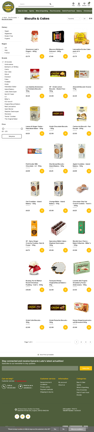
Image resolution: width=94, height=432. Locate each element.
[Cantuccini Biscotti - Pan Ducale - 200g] (81, 113)
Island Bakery (9, 89)
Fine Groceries (55, 11)
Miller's (7, 99)
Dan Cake (8, 72)
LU (6, 97)
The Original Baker (11, 119)
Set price (12, 136)
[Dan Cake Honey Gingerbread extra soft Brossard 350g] (81, 307)
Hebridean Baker (10, 87)
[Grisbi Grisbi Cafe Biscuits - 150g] (34, 307)
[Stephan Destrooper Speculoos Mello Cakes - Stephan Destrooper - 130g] (58, 228)
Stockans (8, 114)
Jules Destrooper (11, 92)
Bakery (79, 11)
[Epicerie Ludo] (9, 7)
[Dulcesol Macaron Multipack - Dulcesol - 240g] (58, 36)
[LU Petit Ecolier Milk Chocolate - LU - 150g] (34, 151)
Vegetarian (8, 33)
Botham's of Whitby (11, 67)
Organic (7, 38)
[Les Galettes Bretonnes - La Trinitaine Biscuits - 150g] (34, 74)
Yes (55, 429)
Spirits (31, 11)
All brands (8, 62)
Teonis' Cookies (10, 116)
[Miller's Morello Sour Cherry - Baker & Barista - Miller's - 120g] (81, 228)
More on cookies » (77, 429)
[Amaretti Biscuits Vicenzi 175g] (81, 74)
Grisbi (7, 84)
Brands (79, 395)
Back (5, 17)
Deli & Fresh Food (68, 11)
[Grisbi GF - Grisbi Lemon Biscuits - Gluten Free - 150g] (58, 74)
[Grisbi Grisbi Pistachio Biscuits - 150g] (58, 307)
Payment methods (46, 389)
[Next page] (90, 342)
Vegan (7, 31)
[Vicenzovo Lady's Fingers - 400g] (34, 36)
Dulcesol (8, 77)
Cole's (7, 69)
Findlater (8, 82)
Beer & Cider (23, 11)
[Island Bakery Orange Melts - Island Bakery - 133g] (58, 188)
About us (61, 385)
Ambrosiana (9, 64)
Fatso (6, 79)
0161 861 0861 (11, 387)
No (63, 429)
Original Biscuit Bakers (12, 104)
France (7, 53)
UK (6, 48)
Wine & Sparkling (42, 11)
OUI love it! (8, 101)
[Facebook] (17, 416)
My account (62, 382)
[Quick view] (42, 56)
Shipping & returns (46, 392)
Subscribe (86, 368)
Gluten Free (9, 36)
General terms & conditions (45, 383)
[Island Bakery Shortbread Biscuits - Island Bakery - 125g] (58, 151)
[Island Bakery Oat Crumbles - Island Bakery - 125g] (34, 188)
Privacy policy (45, 387)
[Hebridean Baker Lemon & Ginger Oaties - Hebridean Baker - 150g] (34, 113)
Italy (6, 50)
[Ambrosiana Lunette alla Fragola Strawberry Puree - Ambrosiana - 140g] (81, 268)
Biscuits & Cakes (7, 19)
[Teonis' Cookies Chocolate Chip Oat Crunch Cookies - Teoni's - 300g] (81, 188)
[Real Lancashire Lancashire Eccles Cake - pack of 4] (81, 36)
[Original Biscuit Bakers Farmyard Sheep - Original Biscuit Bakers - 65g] (58, 268)
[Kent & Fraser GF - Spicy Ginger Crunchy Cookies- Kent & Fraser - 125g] (34, 228)
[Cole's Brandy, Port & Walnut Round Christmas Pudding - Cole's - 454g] (34, 268)
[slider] (3, 129)
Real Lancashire (10, 106)
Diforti (7, 74)
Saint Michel (9, 109)
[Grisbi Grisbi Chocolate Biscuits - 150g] (58, 113)
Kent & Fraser (9, 94)
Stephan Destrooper (12, 111)
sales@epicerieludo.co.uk (31, 387)
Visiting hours (21, 381)
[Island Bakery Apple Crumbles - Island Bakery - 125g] (81, 151)
